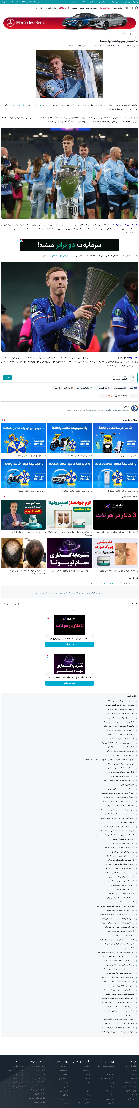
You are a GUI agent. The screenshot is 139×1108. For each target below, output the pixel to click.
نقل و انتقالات (64, 8)
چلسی (54, 255)
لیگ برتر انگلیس (39, 1077)
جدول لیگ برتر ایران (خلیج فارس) (38, 1068)
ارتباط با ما (132, 1070)
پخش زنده (114, 2)
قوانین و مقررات (108, 583)
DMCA (134, 1094)
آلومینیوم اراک (86, 1098)
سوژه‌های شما (74, 2)
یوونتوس (65, 1102)
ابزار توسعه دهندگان (129, 1082)
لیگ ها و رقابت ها (107, 1078)
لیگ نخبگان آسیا (39, 1094)
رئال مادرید (63, 1090)
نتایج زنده (39, 8)
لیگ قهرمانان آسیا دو (37, 1098)
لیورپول (65, 1094)
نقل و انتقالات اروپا (15, 1078)
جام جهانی (18, 1066)
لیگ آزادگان (41, 1073)
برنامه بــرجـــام (91, 8)
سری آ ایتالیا (41, 1085)
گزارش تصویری (50, 8)
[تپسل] (21, 240)
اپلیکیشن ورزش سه (124, 2)
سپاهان (88, 1082)
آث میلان (64, 1066)
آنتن (112, 1094)
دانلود (7, 378)
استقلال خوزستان (84, 1102)
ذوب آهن (87, 1078)
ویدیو (81, 8)
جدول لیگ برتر (105, 8)
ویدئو (112, 1082)
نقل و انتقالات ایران (15, 1082)
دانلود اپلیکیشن (131, 1066)
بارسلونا (65, 1074)
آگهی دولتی (132, 1098)
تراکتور (88, 1074)
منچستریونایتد (62, 1098)
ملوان (89, 1090)
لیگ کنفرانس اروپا (66, 255)
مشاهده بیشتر (68, 610)
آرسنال (66, 1082)
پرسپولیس (87, 1070)
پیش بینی (135, 2)
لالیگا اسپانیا (41, 1081)
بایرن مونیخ (63, 1078)
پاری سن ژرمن (17, 1086)
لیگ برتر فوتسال (39, 1102)
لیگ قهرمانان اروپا (18, 105)
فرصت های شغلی (130, 1086)
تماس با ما (90, 2)
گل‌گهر (89, 1094)
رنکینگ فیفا (18, 1074)
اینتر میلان (64, 1070)
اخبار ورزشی (105, 2)
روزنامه (74, 8)
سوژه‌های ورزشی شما (106, 1066)
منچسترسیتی (38, 105)
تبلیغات (82, 2)
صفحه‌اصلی (118, 8)
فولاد (89, 1086)
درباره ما (133, 1078)
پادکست (97, 2)
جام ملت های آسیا (15, 1070)
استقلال (88, 1066)
